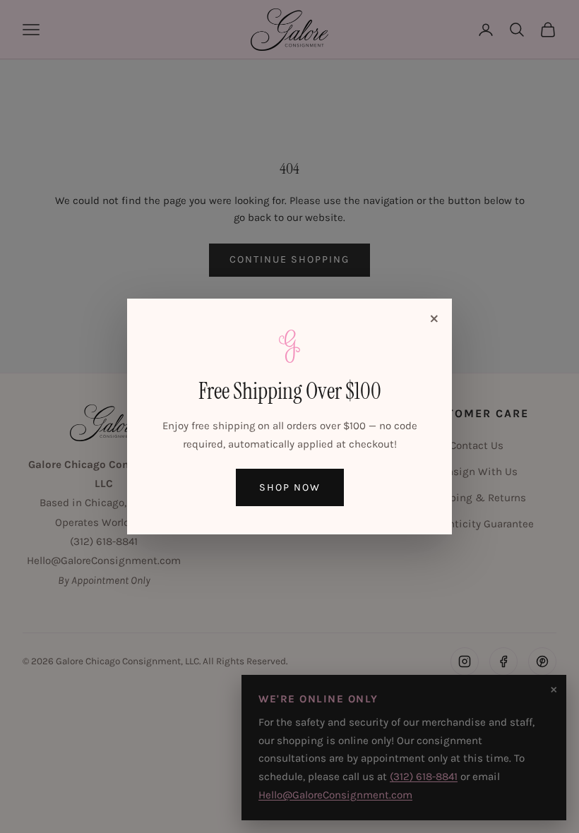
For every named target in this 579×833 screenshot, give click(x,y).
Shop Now (290, 487)
